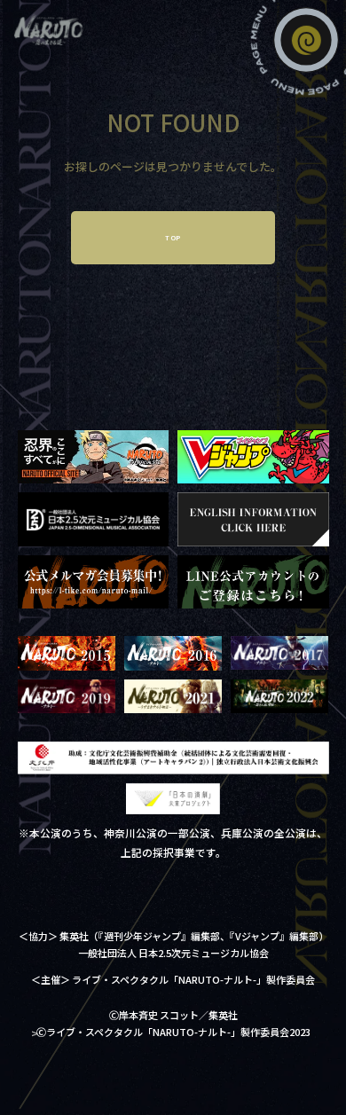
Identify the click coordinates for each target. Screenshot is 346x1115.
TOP (172, 237)
